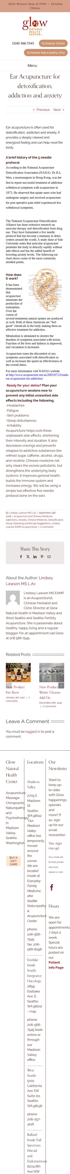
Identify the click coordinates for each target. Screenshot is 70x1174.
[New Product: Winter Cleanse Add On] (51, 665)
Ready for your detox (23, 385)
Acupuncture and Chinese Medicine (33, 516)
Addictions (11, 520)
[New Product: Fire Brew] (18, 665)
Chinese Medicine (37, 520)
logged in (32, 731)
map (32, 1011)
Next (57, 110)
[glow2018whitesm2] (35, 16)
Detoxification (55, 520)
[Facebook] (52, 887)
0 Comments (46, 527)
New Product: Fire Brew (15, 689)
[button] (9, 685)
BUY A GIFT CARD (13, 861)
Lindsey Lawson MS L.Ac (22, 512)
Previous (43, 110)
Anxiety (22, 520)
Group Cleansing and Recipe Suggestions (28, 523)
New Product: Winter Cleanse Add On (49, 692)
